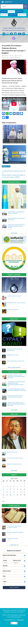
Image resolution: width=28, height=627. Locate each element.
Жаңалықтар (13, 57)
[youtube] (19, 35)
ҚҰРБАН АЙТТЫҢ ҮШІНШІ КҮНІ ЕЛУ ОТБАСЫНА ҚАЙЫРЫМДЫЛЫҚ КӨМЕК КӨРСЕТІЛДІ (16, 404)
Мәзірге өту (8, 2)
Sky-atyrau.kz (20, 619)
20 (14, 492)
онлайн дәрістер (14, 545)
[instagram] (15, 35)
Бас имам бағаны (14, 372)
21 (17, 492)
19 (10, 492)
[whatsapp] (7, 35)
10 (3, 489)
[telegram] (3, 35)
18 (7, 492)
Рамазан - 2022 (6, 166)
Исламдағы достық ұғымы (12, 538)
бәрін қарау (14, 233)
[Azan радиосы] (13, 39)
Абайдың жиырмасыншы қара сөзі (14, 464)
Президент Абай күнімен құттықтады (15, 458)
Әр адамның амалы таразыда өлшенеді (16, 302)
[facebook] (11, 35)
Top (26, 625)
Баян (13, 55)
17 (3, 492)
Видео (7, 57)
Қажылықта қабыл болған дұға (14, 295)
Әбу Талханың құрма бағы (13, 309)
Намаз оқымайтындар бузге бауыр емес (15, 361)
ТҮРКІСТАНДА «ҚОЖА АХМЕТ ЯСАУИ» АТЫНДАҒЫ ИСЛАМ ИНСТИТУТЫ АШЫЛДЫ (16, 226)
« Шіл (3, 501)
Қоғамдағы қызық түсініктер (13, 354)
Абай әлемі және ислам (12, 452)
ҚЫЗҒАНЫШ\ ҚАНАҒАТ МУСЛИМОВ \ (15, 532)
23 (24, 492)
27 (14, 495)
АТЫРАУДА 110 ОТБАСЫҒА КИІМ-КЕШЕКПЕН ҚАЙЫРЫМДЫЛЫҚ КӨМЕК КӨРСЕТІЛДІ (16, 376)
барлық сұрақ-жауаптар (14, 367)
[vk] (23, 35)
